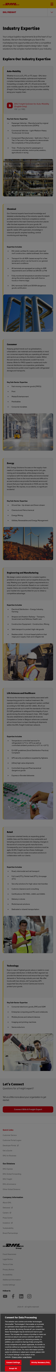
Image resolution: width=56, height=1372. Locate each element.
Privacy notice (17, 1357)
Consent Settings (13, 1362)
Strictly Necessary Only (40, 1362)
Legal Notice (27, 1357)
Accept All (13, 1368)
